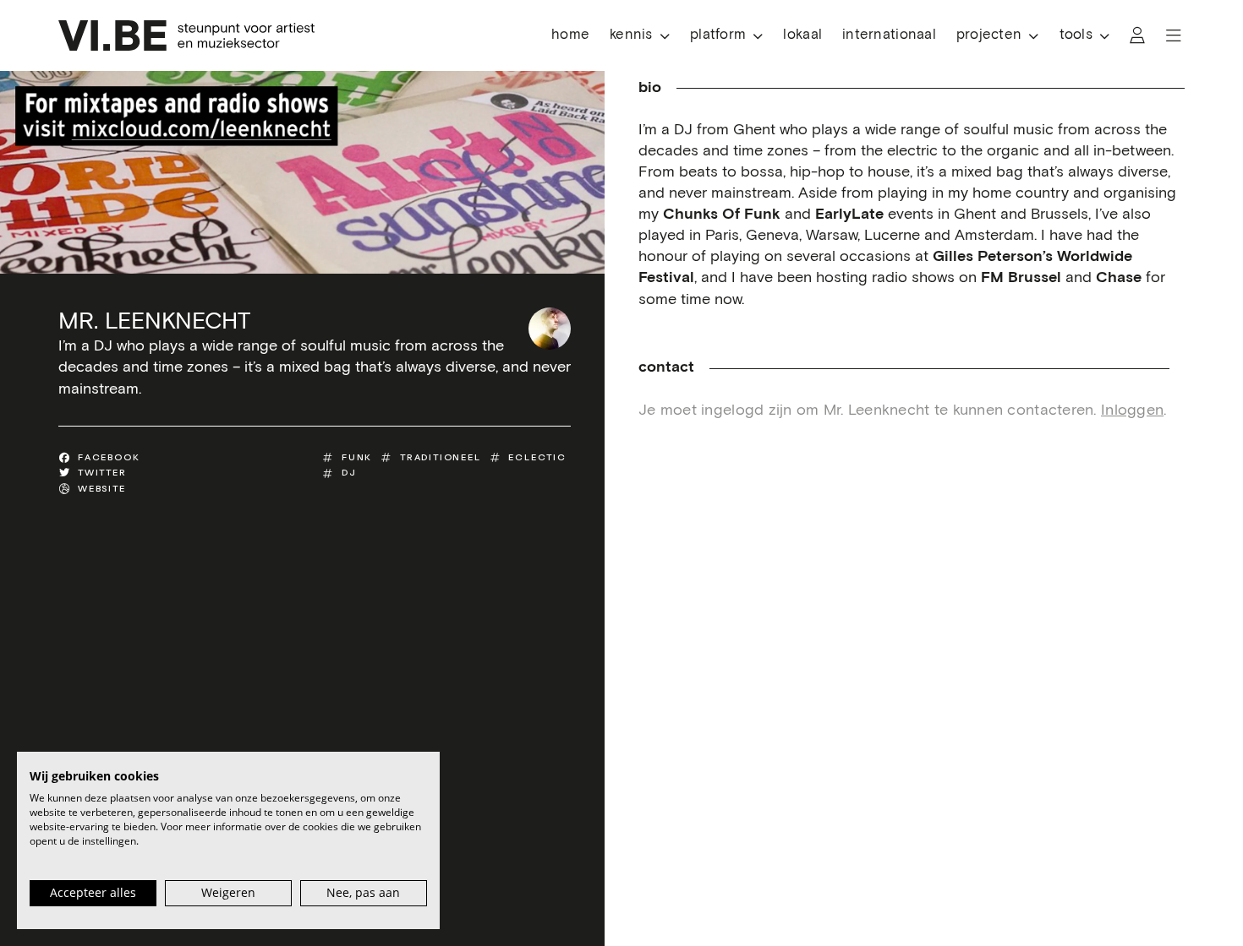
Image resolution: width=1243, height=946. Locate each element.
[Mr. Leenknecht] (549, 328)
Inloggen (1132, 410)
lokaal (802, 35)
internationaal (889, 35)
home (570, 35)
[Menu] (1173, 35)
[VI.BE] (186, 35)
